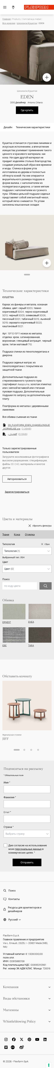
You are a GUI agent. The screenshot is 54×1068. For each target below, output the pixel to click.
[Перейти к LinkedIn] (44, 1039)
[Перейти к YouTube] (36, 1039)
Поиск (6, 579)
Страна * (9, 826)
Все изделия (8, 23)
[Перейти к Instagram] (5, 1039)
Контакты (14, 899)
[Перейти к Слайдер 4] (38, 749)
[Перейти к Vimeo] (5, 1047)
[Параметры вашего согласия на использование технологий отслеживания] (49, 1065)
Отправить (27, 862)
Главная (6, 19)
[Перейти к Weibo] (21, 1047)
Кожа (17, 534)
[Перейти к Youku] (13, 1047)
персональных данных (28, 848)
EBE (4, 645)
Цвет (5, 561)
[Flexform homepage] (39, 7)
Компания (10, 987)
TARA (31, 645)
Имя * (7, 782)
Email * (7, 812)
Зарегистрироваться (17, 491)
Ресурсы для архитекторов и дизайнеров (24, 909)
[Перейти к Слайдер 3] (31, 749)
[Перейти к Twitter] (21, 1039)
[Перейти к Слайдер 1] (27, 275)
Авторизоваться (17, 478)
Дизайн (8, 127)
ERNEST (6, 622)
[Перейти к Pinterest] (28, 1039)
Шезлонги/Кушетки (27, 23)
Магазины (11, 1010)
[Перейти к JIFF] (27, 705)
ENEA (31, 621)
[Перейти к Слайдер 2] (24, 749)
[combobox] (27, 551)
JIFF (5, 739)
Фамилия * (10, 797)
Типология (8, 544)
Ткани (5, 534)
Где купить (27, 110)
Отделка (30, 534)
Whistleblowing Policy (19, 1021)
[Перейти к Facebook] (13, 1039)
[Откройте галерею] (47, 77)
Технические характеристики (33, 127)
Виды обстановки (16, 998)
